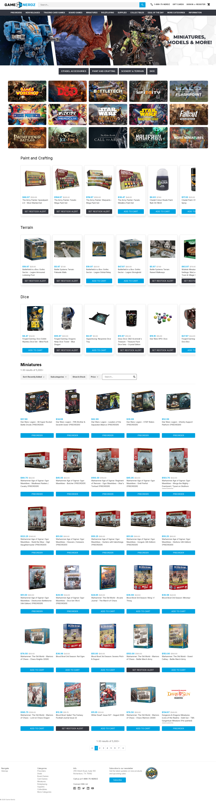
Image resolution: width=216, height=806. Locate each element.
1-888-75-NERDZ (162, 4)
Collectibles (42, 789)
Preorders (41, 771)
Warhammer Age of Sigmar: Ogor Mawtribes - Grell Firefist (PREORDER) (140, 483)
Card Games (42, 779)
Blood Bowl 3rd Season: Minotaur (176, 598)
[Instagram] (79, 788)
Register (200, 4)
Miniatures (41, 781)
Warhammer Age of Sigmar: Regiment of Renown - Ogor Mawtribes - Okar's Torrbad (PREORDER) (107, 483)
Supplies (40, 787)
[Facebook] (74, 788)
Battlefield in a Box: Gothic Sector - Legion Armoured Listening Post (33, 272)
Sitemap (4, 771)
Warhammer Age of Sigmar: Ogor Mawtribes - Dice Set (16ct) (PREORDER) (70, 601)
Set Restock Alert (35, 211)
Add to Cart (131, 211)
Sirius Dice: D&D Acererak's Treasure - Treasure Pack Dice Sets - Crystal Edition (130, 342)
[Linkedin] (88, 788)
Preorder (37, 435)
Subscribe (117, 780)
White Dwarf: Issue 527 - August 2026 (107, 715)
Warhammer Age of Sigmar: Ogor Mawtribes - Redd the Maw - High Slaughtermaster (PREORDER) (35, 542)
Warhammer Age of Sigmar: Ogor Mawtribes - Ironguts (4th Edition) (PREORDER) (141, 542)
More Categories (44, 792)
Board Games (42, 776)
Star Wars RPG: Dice (158, 339)
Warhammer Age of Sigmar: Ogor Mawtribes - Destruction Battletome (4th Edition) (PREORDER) (36, 601)
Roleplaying (42, 784)
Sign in (189, 4)
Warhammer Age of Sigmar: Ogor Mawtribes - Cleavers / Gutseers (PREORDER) (70, 542)
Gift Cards (178, 4)
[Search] (142, 4)
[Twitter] (83, 788)
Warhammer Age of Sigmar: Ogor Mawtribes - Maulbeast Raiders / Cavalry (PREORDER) (34, 483)
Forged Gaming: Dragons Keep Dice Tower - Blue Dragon (65, 342)
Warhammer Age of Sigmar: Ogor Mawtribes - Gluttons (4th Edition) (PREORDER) (176, 542)
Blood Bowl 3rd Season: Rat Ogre (70, 656)
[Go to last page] (123, 748)
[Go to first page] (92, 748)
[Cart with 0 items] (209, 4)
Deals (39, 773)
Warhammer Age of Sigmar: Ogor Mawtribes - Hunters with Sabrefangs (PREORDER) (107, 542)
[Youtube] (92, 788)
